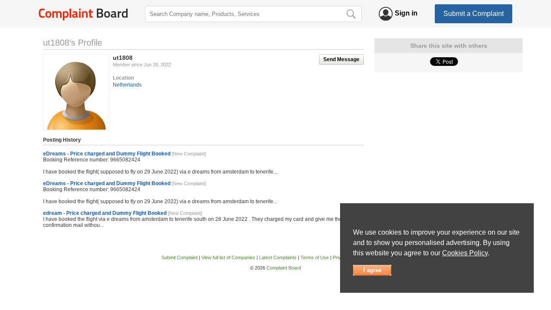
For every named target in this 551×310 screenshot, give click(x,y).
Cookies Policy (465, 253)
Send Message (341, 59)
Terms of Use (314, 257)
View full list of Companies (228, 257)
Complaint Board (283, 267)
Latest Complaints (278, 257)
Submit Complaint (179, 257)
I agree (372, 270)
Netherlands (127, 85)
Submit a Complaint (473, 13)
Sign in (406, 13)
